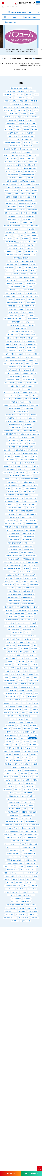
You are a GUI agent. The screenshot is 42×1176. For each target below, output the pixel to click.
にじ (24, 700)
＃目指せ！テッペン (29, 543)
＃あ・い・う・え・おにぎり (31, 873)
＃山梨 (23, 386)
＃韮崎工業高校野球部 (14, 594)
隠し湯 (26, 671)
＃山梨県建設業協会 (28, 482)
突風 (6, 581)
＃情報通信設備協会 (22, 495)
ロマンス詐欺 (34, 773)
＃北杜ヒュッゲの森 (31, 860)
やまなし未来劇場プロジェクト (12, 709)
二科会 (36, 466)
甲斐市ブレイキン (10, 232)
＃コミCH (34, 395)
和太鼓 (16, 229)
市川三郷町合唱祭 (10, 251)
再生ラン (5, 184)
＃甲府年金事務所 (27, 475)
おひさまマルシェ (10, 504)
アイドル (28, 677)
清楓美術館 (28, 104)
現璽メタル (8, 235)
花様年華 (6, 745)
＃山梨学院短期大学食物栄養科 (29, 479)
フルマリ (35, 142)
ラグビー (19, 655)
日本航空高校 (18, 283)
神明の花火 (17, 780)
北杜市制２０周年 (27, 222)
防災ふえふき (21, 162)
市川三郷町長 (8, 130)
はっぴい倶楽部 (34, 584)
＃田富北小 (9, 338)
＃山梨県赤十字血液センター (12, 296)
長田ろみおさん (8, 238)
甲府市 (25, 885)
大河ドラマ (30, 120)
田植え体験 (11, 588)
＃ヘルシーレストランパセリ (30, 296)
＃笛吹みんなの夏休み (13, 853)
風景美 (31, 674)
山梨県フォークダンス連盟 (14, 254)
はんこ (9, 229)
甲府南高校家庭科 (24, 203)
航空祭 (33, 264)
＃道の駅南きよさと (14, 591)
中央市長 (34, 130)
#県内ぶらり (18, 825)
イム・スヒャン (19, 94)
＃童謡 (34, 623)
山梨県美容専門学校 (31, 251)
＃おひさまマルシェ (10, 520)
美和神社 (7, 879)
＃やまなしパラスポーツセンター (13, 524)
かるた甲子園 (28, 427)
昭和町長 (18, 130)
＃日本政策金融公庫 (30, 488)
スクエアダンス (8, 117)
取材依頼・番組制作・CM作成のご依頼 (21, 12)
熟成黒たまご (22, 680)
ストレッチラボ (31, 508)
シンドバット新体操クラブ (31, 226)
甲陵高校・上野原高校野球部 (14, 556)
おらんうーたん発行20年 (13, 700)
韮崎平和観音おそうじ (14, 219)
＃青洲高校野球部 (29, 594)
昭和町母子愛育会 (33, 450)
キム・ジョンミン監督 (31, 658)
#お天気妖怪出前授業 (12, 812)
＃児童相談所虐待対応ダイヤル (14, 498)
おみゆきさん (14, 213)
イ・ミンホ (20, 786)
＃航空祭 (31, 491)
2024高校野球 (10, 725)
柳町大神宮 (33, 101)
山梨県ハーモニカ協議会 (29, 168)
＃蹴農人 (6, 873)
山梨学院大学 (12, 206)
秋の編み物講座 (9, 267)
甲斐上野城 (25, 238)
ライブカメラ (7, 703)
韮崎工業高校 (24, 264)
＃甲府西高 (14, 402)
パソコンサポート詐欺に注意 (29, 581)
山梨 (6, 213)
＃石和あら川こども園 (14, 370)
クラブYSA (21, 280)
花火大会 (7, 780)
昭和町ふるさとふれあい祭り (26, 200)
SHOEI (30, 286)
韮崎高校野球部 (30, 530)
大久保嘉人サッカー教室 (11, 773)
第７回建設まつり (19, 761)
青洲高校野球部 (28, 549)
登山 (21, 677)
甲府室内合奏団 (13, 511)
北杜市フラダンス (14, 222)
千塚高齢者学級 (9, 277)
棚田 (16, 684)
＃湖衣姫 (31, 315)
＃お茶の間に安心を (12, 869)
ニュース (16, 664)
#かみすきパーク (28, 322)
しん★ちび (27, 456)
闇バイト (34, 277)
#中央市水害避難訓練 (12, 831)
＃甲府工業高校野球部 (27, 616)
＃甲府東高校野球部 (13, 604)
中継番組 (28, 58)
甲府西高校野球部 (27, 540)
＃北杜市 (6, 639)
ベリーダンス (27, 789)
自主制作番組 (17, 58)
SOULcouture (13, 805)
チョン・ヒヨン (27, 751)
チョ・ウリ (32, 91)
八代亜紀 (8, 741)
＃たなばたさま (11, 642)
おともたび (19, 171)
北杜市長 (25, 126)
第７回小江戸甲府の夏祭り (25, 447)
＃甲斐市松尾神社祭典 (29, 853)
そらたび (34, 735)
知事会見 (12, 706)
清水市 (22, 197)
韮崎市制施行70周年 (28, 796)
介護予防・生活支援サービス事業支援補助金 (21, 261)
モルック (35, 687)
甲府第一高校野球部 (13, 559)
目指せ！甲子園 (22, 626)
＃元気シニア (15, 841)
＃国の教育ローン (21, 472)
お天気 (36, 703)
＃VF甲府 (10, 299)
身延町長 (33, 126)
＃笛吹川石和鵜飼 (15, 376)
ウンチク (20, 658)
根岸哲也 (31, 684)
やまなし (20, 719)
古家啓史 (31, 229)
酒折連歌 (30, 178)
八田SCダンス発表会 (11, 101)
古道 (37, 668)
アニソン (6, 674)
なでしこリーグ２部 (12, 652)
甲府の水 (29, 690)
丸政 (29, 110)
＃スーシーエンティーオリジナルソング (15, 844)
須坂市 (8, 197)
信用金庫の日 (11, 469)
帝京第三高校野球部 (28, 533)
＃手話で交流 (14, 818)
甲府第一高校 (17, 729)
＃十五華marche (28, 408)
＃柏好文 (28, 363)
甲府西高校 (27, 729)
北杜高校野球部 (10, 645)
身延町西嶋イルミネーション (16, 133)
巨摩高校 (35, 729)
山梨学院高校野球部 (13, 533)
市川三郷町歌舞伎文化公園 (13, 242)
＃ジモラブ (27, 389)
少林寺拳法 (18, 117)
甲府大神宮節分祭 (16, 104)
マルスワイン (31, 799)
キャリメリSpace (14, 517)
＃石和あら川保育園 (28, 370)
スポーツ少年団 (20, 110)
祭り (28, 879)
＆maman (9, 165)
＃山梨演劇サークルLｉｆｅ (29, 373)
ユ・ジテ (24, 745)
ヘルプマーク (22, 232)
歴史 (31, 668)
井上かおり (7, 687)
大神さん (36, 184)
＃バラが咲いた (16, 639)
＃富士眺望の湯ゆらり (11, 485)
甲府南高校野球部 (27, 546)
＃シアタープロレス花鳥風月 (11, 392)
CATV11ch (35, 568)
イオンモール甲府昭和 (21, 270)
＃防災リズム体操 (17, 834)
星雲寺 (36, 110)
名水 (8, 671)
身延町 (11, 793)
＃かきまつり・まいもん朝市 (16, 309)
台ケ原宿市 (30, 206)
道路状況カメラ (11, 22)
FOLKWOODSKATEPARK (31, 117)
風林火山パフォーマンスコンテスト (29, 149)
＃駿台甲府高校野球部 (27, 597)
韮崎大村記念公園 (26, 527)
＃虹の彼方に (27, 639)
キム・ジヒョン (9, 914)
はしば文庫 (8, 453)
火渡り (36, 789)
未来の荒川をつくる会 (27, 440)
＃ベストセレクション (16, 857)
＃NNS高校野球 (13, 616)
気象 (5, 706)
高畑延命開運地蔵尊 (27, 511)
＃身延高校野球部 (13, 597)
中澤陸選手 (34, 213)
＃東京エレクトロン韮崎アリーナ (28, 520)
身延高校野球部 (13, 552)
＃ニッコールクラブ (28, 312)
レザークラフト (26, 841)
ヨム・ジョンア (31, 882)
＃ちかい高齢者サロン (28, 815)
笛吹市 (15, 879)
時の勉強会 (19, 578)
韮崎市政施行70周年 (14, 802)
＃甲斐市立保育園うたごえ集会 (15, 303)
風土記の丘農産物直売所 (14, 565)
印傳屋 (16, 527)
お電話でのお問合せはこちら (31, 1173)
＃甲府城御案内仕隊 (29, 341)
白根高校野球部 (18, 530)
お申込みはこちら (10, 1173)
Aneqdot (26, 709)
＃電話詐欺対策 (23, 405)
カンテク (28, 719)
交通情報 (35, 706)
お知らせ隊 (29, 693)
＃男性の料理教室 (13, 815)
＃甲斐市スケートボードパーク (30, 357)
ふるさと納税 (21, 895)
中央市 (34, 741)
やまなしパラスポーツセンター (15, 508)
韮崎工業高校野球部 (15, 549)
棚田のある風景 (33, 680)
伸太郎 (35, 456)
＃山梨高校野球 (8, 610)
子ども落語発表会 (20, 98)
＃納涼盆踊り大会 (31, 821)
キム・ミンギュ (11, 661)
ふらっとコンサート (14, 139)
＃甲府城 (8, 344)
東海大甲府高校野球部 (14, 543)
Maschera (22, 805)
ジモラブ (36, 677)
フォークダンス (32, 914)
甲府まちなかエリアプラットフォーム (29, 434)
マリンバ (24, 229)
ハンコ (16, 235)
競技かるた (32, 443)
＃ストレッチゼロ (31, 347)
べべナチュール (18, 783)
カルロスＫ (9, 270)
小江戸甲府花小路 (10, 162)
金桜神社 (23, 274)
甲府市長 (31, 114)
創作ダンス (17, 732)
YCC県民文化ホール (27, 139)
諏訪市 (15, 197)
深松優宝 (21, 514)
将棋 (37, 674)
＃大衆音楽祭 (32, 360)
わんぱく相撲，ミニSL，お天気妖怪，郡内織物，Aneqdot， (21, 716)
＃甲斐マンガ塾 (33, 844)
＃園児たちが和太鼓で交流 (28, 812)
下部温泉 (8, 194)
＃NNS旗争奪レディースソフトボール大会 (17, 415)
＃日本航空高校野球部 (23, 607)
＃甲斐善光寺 (11, 306)
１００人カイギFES (32, 383)
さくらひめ (18, 466)
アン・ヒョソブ (33, 892)
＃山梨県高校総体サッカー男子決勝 (15, 360)
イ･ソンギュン (30, 245)
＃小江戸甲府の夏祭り (29, 379)
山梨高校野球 (33, 626)
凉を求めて (32, 418)
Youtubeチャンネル (30, 17)
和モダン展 (17, 453)
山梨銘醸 (33, 754)
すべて (6, 58)
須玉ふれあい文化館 (28, 219)
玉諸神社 (19, 748)
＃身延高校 (21, 354)
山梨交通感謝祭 (20, 450)
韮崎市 (36, 751)
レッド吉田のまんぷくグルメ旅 (13, 735)
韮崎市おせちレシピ (29, 254)
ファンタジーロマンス (14, 809)
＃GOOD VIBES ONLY (10, 405)
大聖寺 (18, 793)
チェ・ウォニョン (21, 889)
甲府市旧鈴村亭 (11, 123)
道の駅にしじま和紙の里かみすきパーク (14, 155)
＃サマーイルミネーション (14, 636)
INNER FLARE (22, 418)
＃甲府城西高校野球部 (11, 620)
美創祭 (20, 251)
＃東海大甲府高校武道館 (28, 847)
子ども (13, 719)
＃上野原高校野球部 (14, 600)
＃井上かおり (31, 642)
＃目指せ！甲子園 (19, 613)
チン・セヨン (22, 661)
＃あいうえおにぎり (17, 632)
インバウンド (32, 232)
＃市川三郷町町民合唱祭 (28, 335)
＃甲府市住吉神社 (31, 293)
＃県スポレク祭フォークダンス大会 (13, 363)
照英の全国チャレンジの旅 (16, 722)
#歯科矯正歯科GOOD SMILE (15, 905)
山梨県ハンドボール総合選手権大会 (17, 91)
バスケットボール (8, 110)
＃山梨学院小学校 (31, 498)
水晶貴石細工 (24, 181)
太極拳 (31, 809)
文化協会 (16, 741)
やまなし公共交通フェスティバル (29, 107)
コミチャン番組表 (11, 17)
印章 (22, 235)
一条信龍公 (35, 238)
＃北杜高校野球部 (9, 607)
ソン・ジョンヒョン (15, 751)
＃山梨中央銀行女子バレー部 (26, 306)
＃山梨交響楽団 (17, 399)
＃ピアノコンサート (27, 850)
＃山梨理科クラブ (27, 376)
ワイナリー (10, 882)
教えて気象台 (14, 581)
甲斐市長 (23, 114)
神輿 (34, 748)
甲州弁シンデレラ (29, 463)
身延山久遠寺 (32, 194)
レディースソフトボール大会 (16, 248)
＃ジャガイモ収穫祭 (32, 354)
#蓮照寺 (21, 908)
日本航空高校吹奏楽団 (24, 645)
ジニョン (34, 757)
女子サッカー (34, 648)
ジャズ (17, 238)
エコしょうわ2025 (12, 158)
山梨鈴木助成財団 (12, 181)
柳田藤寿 (21, 421)
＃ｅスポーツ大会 (26, 818)
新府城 (25, 725)
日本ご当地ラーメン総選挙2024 (12, 226)
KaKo (35, 267)
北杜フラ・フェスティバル (30, 501)
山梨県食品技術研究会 (15, 424)
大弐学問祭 (15, 777)
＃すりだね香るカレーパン (11, 479)
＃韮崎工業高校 (20, 299)
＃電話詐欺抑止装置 (32, 866)
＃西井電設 (31, 299)
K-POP (33, 671)
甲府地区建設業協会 (23, 277)
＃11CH (30, 386)
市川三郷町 (26, 780)
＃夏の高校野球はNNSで (22, 610)
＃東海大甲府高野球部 (13, 379)
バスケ (5, 668)
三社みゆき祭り (33, 745)
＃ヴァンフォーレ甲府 (25, 402)
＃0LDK (36, 363)
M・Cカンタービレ (33, 155)
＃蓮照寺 (6, 834)
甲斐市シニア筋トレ (13, 245)
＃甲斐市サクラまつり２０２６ (30, 392)
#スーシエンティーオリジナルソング (21, 901)
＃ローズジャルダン (29, 636)
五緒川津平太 (8, 466)
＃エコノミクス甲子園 (28, 325)
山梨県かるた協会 (29, 187)
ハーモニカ (9, 171)
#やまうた (31, 895)
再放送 (27, 706)
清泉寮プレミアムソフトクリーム (21, 767)
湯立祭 (22, 879)
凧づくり (19, 267)
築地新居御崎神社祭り (30, 770)
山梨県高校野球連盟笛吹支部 (12, 142)
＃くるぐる (34, 495)
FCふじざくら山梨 (24, 652)
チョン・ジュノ (31, 889)
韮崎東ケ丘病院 (32, 162)
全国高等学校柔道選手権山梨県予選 (21, 88)
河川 (24, 703)
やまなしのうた (13, 648)
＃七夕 (36, 639)
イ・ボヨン (15, 745)
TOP (3, 6)
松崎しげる (33, 738)
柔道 (25, 809)
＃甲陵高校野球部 (28, 600)
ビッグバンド (30, 248)
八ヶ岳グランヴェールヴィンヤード (16, 799)
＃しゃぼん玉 (20, 866)
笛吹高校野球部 (8, 562)
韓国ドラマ (31, 661)
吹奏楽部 (21, 690)
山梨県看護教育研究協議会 (30, 431)
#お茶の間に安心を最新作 (28, 831)
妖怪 (30, 703)
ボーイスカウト (25, 190)
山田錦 (19, 588)
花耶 (36, 693)
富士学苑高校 (31, 280)
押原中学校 (26, 741)
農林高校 (27, 764)
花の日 (23, 696)
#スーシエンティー (11, 908)
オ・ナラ (7, 892)
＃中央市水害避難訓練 (30, 837)
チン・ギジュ (11, 895)
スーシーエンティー (30, 655)
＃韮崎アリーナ (32, 338)
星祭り (36, 94)
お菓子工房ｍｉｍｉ (15, 427)
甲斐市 (10, 684)
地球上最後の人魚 (14, 796)
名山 (34, 652)
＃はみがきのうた (30, 863)
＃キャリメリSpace (27, 517)
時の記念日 (9, 578)
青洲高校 (9, 283)
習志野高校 (6, 729)
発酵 (35, 645)
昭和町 (8, 732)
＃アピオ (23, 491)
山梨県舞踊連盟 (31, 514)
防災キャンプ (18, 764)
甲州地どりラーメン (32, 235)
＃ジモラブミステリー (12, 847)
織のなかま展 (12, 120)
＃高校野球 (9, 613)
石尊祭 (9, 783)
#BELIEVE (15, 921)
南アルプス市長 (31, 123)
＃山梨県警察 (9, 501)
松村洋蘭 (13, 184)
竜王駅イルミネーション (11, 190)
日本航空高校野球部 (28, 629)
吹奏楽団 (8, 754)
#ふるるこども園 (23, 395)
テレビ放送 (13, 572)
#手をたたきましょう (10, 911)
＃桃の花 (27, 632)
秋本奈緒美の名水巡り (29, 732)
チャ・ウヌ (28, 94)
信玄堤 (6, 751)
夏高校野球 (30, 722)
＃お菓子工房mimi (13, 325)
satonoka (23, 738)
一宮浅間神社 (10, 748)
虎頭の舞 (21, 206)
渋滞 (18, 674)
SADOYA (35, 879)
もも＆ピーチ (32, 700)
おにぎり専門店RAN (10, 210)
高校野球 (14, 677)
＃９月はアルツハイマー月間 (13, 837)
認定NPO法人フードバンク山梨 (26, 469)
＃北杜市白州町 (7, 825)
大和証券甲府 (11, 418)
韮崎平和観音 (30, 216)
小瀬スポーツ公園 (10, 876)
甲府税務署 (17, 187)
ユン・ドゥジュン (33, 911)
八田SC (30, 98)
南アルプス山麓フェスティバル (13, 770)
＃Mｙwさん (30, 309)
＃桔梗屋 (21, 347)
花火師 (36, 777)
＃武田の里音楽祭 (21, 328)
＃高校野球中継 (32, 613)
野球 (13, 671)
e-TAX (9, 187)
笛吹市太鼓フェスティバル (11, 107)
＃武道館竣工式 (14, 850)
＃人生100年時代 (12, 828)
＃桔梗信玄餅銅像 (11, 347)
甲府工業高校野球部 (13, 629)
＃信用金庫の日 (13, 367)
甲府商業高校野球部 (13, 536)
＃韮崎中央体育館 (20, 338)
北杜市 (17, 757)
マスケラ (31, 805)
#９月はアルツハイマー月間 (27, 828)
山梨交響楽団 (17, 456)
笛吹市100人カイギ (30, 171)
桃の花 (15, 687)
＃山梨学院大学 (14, 475)
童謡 (5, 648)
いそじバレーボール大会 (14, 463)
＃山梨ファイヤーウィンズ (12, 373)
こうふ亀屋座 (27, 152)
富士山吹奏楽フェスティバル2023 (13, 693)
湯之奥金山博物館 (20, 194)
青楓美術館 (13, 690)
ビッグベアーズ (11, 280)
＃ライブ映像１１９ (13, 290)
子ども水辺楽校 (13, 440)
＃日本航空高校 (9, 495)
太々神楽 (8, 126)
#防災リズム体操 (25, 921)
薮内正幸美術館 (32, 210)
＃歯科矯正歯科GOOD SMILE (15, 863)
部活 (18, 725)
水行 (10, 98)
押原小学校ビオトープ (12, 696)
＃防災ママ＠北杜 (9, 354)
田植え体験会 (32, 696)
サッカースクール (26, 777)
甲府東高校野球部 (30, 556)
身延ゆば (34, 190)
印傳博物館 (28, 267)
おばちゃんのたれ (22, 584)
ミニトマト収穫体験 (33, 562)
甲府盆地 (27, 184)
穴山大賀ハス (29, 424)
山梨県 (20, 706)
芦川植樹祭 (30, 133)
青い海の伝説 (8, 789)
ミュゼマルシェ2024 (30, 242)
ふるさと (26, 735)
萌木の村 (16, 754)
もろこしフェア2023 (29, 565)
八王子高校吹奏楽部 (13, 575)
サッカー (6, 677)
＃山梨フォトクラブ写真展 (32, 825)
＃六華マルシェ (17, 488)
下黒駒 (35, 780)
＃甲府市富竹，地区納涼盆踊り (14, 821)
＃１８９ (8, 488)
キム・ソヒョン (10, 889)
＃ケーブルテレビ (16, 389)
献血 (24, 286)
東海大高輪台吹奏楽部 (28, 575)
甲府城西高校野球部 (28, 559)
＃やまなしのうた (9, 626)
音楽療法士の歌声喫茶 (10, 149)
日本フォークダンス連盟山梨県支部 (27, 459)
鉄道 (12, 674)
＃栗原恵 (18, 501)
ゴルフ (20, 671)
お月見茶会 (8, 764)
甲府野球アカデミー (15, 146)
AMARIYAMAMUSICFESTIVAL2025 (16, 443)
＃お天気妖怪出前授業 (31, 834)
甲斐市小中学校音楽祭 (27, 174)
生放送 (19, 668)
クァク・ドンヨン (8, 94)
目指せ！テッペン (20, 562)
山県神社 (6, 777)
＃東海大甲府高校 (31, 344)
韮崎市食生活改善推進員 (21, 258)
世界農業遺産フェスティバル (15, 216)
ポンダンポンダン (21, 914)
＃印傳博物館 (7, 527)
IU (22, 245)
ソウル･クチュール (28, 802)
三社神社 (27, 748)
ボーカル (33, 270)
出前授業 (6, 713)
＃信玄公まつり (31, 303)
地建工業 (15, 274)
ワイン (13, 658)
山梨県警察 (24, 773)
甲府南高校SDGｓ (11, 203)
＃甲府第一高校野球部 (28, 604)
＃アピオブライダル (13, 491)
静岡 (34, 197)
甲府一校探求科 (8, 450)
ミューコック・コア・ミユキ (27, 136)
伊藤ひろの (9, 757)
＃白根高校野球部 (28, 591)
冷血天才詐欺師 (28, 793)
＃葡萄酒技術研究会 (14, 408)
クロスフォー (27, 466)
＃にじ (35, 620)
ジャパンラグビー (12, 437)
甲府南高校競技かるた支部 (11, 431)
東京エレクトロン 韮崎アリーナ (27, 504)
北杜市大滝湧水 (31, 421)
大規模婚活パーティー (10, 918)
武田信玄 (21, 120)
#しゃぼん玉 (27, 898)
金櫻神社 (16, 126)
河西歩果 (22, 315)
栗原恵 (36, 527)
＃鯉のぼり (35, 607)
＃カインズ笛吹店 (9, 383)
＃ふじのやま (28, 857)
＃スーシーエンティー (23, 623)
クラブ (35, 876)
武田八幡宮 (11, 200)
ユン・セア (15, 892)
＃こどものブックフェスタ (31, 399)
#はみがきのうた (30, 905)
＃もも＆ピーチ (10, 623)
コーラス (8, 761)
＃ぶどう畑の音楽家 (14, 312)
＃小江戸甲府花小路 (14, 322)
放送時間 (26, 568)
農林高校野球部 (14, 540)
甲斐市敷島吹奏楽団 (29, 165)
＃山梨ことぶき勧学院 (27, 290)
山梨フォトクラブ (31, 761)
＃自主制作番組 (13, 386)
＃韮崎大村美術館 (33, 319)
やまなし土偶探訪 (30, 283)
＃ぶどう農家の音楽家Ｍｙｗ (11, 357)
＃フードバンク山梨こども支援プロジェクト (21, 331)
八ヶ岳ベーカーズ (12, 136)
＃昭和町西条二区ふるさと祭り (14, 860)
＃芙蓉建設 (21, 383)
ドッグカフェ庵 (28, 146)
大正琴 (35, 764)
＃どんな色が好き (8, 866)
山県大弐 (22, 210)
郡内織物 (35, 709)
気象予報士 (35, 918)
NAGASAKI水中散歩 (12, 738)
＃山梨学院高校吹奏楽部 (21, 411)
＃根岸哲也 (21, 642)
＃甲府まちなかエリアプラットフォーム (14, 319)
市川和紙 (18, 165)
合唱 (21, 184)
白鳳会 (33, 181)
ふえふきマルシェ (8, 472)
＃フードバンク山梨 (12, 335)
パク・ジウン (11, 786)
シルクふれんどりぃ (13, 114)
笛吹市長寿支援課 (12, 264)
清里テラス (25, 754)
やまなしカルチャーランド (12, 168)
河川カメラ (17, 703)
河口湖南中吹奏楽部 (9, 680)
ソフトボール (33, 664)
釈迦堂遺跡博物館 (15, 286)
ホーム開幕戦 (24, 648)
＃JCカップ (7, 399)
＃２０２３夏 (35, 610)
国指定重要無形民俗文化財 (12, 885)
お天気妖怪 (15, 713)
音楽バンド (18, 789)
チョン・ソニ (25, 757)
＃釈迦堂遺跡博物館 (31, 524)
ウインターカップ (23, 918)
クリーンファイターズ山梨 (27, 437)
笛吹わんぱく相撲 (33, 713)
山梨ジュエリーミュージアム (27, 158)
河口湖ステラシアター (26, 572)
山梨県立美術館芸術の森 (30, 453)
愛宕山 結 (32, 274)
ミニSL (23, 713)
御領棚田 (23, 684)
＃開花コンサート (18, 344)
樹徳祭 (34, 203)
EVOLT (9, 530)
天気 (24, 674)
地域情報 (24, 664)
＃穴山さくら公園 (25, 620)
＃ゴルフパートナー (17, 873)
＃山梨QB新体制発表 (27, 367)
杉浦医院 (7, 456)
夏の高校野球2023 (30, 578)
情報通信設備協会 (13, 174)
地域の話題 (8, 664)
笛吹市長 (26, 130)
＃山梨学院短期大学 (13, 482)
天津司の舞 (34, 885)
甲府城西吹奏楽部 (29, 588)
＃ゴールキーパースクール (28, 869)
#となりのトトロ (31, 908)
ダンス (8, 274)
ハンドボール (10, 655)
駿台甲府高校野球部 (27, 552)
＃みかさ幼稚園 (10, 293)
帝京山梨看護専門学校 (9, 434)
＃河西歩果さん (13, 315)
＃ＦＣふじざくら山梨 (11, 395)
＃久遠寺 (20, 293)
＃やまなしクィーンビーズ (15, 351)
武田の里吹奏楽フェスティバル (12, 568)
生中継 (6, 658)
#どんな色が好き (16, 898)
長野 (28, 197)
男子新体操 (24, 213)
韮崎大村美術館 (15, 152)
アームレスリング (10, 514)
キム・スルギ (22, 911)
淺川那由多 (27, 142)
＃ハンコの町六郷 (33, 472)
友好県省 (33, 415)
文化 (25, 668)
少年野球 (20, 876)
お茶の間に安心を (9, 584)
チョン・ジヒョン (30, 786)
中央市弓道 (12, 447)
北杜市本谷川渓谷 (11, 421)
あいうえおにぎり (25, 687)
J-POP (12, 668)
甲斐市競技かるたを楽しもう (17, 178)
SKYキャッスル (20, 882)
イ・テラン (23, 892)
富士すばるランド (30, 783)
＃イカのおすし (29, 351)
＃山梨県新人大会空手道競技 (28, 485)
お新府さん (33, 725)
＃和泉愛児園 (34, 405)
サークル (28, 876)
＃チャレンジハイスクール (14, 341)
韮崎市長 (21, 123)
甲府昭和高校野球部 (28, 536)
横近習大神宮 (23, 101)
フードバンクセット (10, 459)
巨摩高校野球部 (14, 546)
